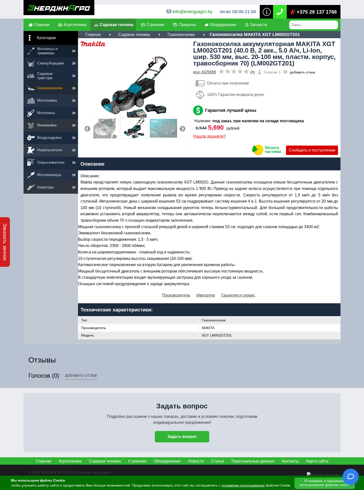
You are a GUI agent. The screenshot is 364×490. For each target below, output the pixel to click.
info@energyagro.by (192, 11)
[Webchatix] (351, 477)
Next (181, 128)
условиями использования (243, 485)
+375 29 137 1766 (317, 12)
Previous (86, 128)
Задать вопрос (182, 436)
